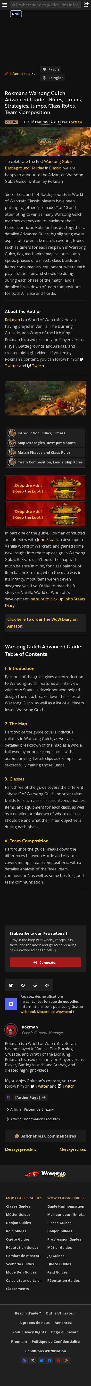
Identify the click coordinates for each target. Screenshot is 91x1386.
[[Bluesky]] (11, 985)
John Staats (47, 539)
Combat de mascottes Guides (25, 1255)
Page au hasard (65, 1332)
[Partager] (86, 5)
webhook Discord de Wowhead (46, 1011)
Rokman (75, 122)
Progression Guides (64, 1239)
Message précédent (20, 1149)
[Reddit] (35, 985)
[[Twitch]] (8, 1097)
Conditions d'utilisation (45, 1351)
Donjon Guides (18, 1222)
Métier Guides (18, 1214)
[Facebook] (23, 985)
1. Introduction (19, 668)
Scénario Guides (20, 1264)
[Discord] (24, 1360)
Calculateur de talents (25, 1280)
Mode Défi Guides (21, 1272)
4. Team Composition (27, 840)
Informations (20, 73)
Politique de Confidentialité (56, 1341)
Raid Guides (16, 1231)
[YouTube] (58, 1360)
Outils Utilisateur (61, 1313)
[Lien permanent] (47, 985)
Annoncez (63, 1322)
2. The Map (16, 723)
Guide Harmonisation (65, 1206)
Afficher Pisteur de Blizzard (32, 1109)
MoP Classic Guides (24, 1198)
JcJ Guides (56, 1255)
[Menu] (5, 5)
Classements (17, 1288)
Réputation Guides (22, 1247)
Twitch (38, 365)
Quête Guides (18, 1239)
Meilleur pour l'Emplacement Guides (66, 1214)
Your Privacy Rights (29, 1332)
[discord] (11, 1004)
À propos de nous (34, 1322)
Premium (19, 1341)
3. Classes (14, 779)
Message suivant (73, 1149)
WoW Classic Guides (65, 1198)
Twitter (11, 365)
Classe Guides (18, 1206)
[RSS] (66, 1360)
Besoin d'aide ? (28, 1313)
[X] (32, 1360)
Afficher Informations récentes (35, 1119)
